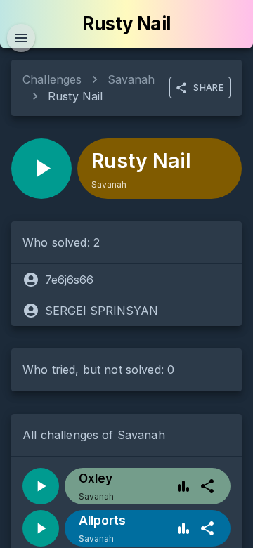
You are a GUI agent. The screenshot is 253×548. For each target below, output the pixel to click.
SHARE (208, 87)
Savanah (131, 79)
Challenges (52, 79)
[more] (207, 486)
